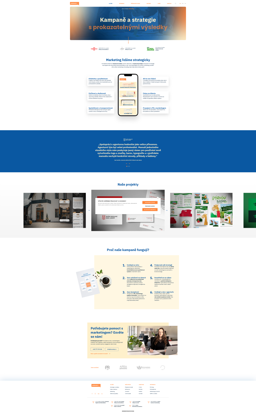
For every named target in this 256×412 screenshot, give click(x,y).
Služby (110, 3)
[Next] (129, 163)
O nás (159, 3)
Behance (98, 393)
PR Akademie (153, 389)
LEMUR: (136, 401)
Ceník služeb (128, 393)
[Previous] (126, 163)
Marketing (112, 391)
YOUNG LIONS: (119, 405)
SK (185, 3)
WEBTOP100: (119, 401)
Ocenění (127, 391)
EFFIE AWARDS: (155, 401)
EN (182, 3)
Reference (121, 3)
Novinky (149, 3)
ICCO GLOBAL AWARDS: (102, 401)
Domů (123, 8)
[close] (158, 198)
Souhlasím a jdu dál (150, 202)
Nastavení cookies (150, 206)
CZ (180, 3)
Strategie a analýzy (114, 387)
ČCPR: (135, 405)
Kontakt (169, 3)
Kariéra (140, 391)
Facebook (92, 393)
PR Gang (152, 387)
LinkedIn (102, 393)
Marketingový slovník (155, 391)
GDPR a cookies (153, 393)
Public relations (113, 389)
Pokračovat (128, 40)
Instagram (95, 393)
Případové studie (135, 3)
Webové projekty (114, 393)
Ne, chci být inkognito (150, 209)
